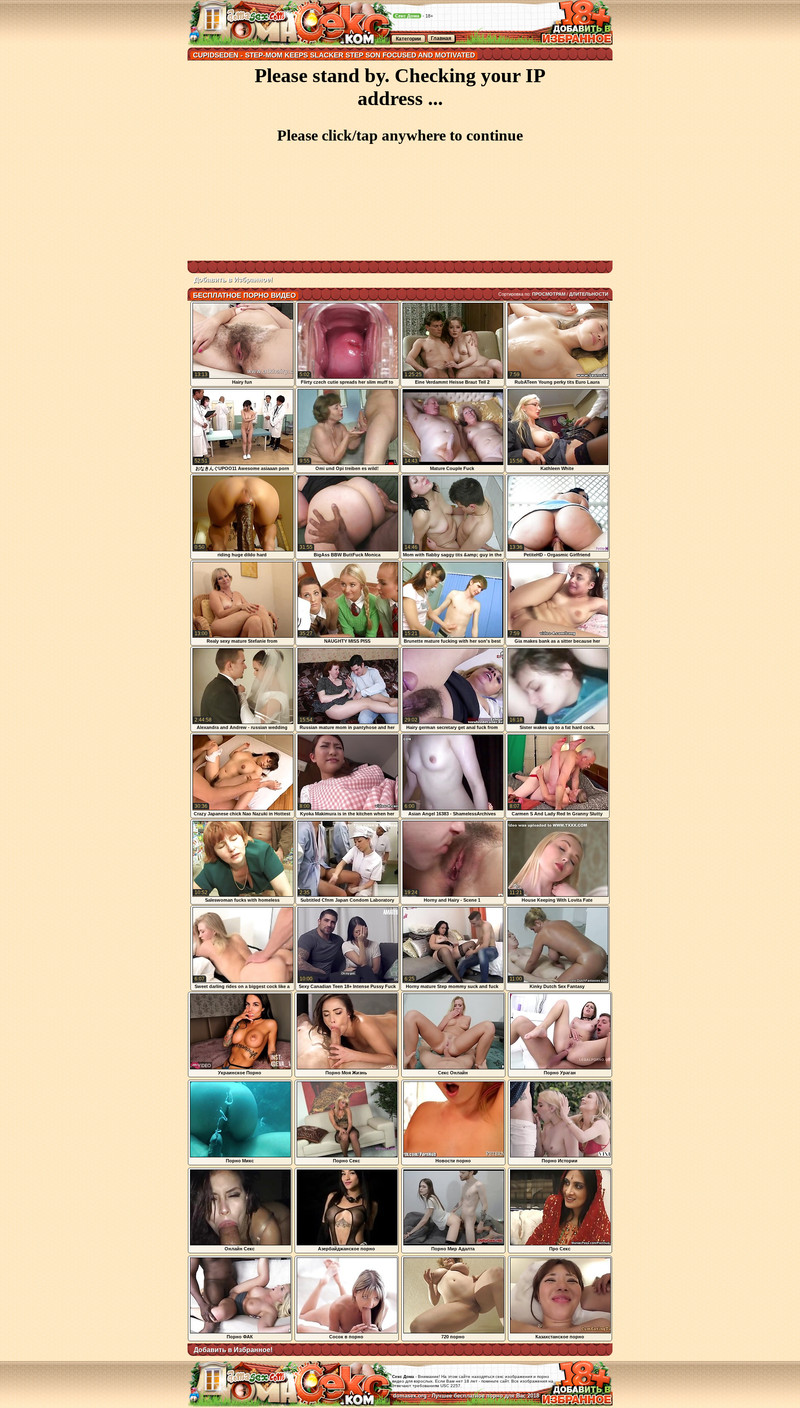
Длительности (588, 294)
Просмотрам (548, 294)
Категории (408, 39)
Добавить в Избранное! (233, 279)
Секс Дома (407, 15)
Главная (441, 38)
